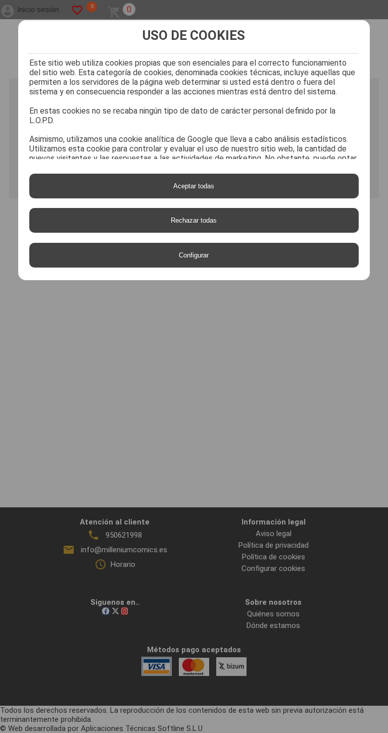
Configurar (194, 255)
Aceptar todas (193, 186)
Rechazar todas (194, 220)
